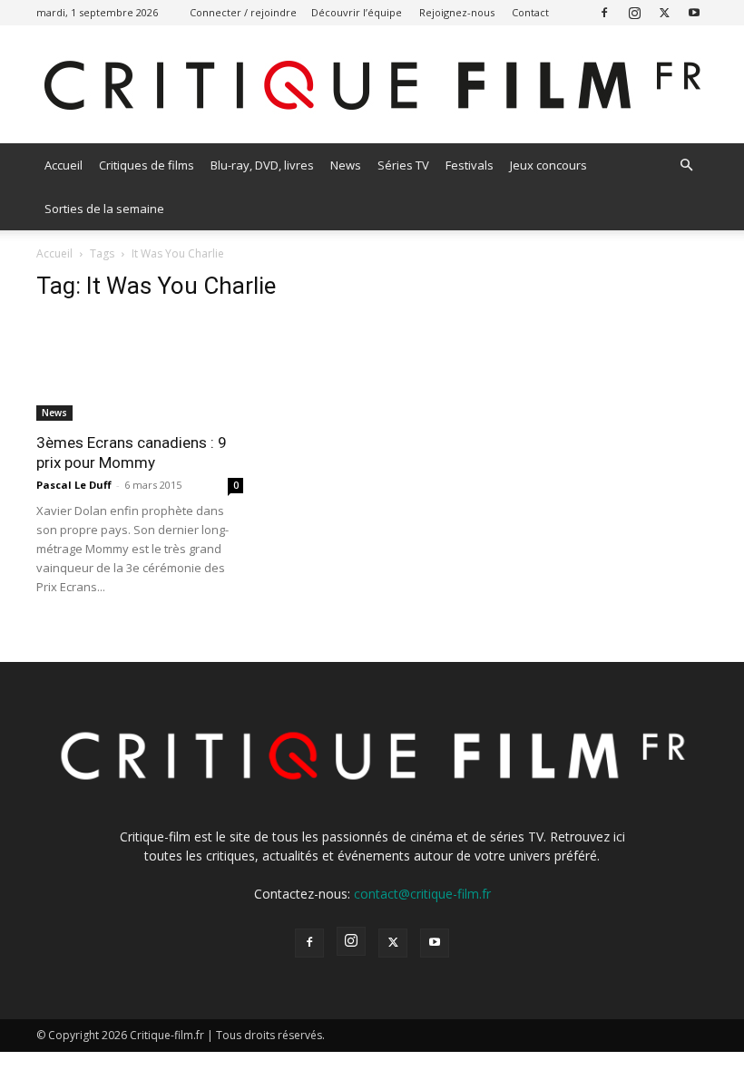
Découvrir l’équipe (356, 12)
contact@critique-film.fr (422, 893)
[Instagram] (634, 12)
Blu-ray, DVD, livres (262, 165)
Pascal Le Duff (74, 484)
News (345, 165)
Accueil (63, 165)
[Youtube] (694, 12)
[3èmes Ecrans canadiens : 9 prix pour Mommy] (139, 369)
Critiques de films (146, 165)
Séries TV (403, 165)
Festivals (469, 165)
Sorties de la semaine (104, 208)
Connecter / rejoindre (243, 12)
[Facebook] (604, 12)
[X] (664, 12)
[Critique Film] (372, 85)
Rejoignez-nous (456, 12)
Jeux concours (548, 165)
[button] (686, 165)
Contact (530, 12)
